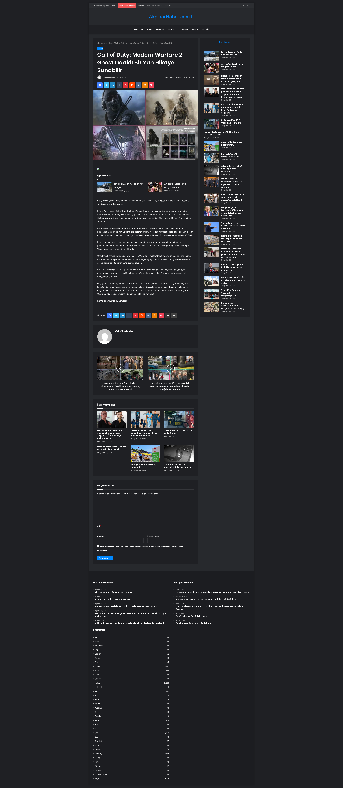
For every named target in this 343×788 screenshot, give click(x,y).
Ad (99, 526)
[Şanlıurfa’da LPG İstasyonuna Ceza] (211, 158)
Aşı (96, 637)
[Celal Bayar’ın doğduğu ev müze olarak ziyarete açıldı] (211, 281)
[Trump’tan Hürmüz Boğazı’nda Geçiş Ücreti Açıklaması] (211, 227)
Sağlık (171, 29)
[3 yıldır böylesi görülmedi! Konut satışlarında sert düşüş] (211, 307)
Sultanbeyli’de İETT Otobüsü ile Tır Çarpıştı (178, 431)
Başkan (98, 654)
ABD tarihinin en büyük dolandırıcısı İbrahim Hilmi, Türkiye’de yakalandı (144, 433)
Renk (97, 720)
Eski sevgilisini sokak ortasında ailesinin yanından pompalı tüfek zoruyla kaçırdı (233, 253)
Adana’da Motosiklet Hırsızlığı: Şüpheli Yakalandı (177, 466)
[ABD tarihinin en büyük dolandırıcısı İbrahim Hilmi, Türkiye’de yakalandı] (145, 419)
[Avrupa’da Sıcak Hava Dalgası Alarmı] (155, 187)
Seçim (97, 737)
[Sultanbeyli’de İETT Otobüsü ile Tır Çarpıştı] (179, 419)
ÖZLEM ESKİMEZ (108, 78)
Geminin (98, 679)
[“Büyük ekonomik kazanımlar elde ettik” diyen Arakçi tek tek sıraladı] (211, 182)
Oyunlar (98, 716)
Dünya (97, 666)
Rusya (97, 729)
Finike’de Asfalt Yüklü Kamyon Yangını (231, 53)
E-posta (101, 536)
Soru (97, 745)
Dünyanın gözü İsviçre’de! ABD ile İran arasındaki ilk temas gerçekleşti (232, 211)
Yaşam (195, 29)
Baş (96, 650)
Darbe (97, 662)
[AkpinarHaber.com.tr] (171, 17)
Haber (149, 29)
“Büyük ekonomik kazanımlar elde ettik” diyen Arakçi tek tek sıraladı (232, 183)
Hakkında (99, 687)
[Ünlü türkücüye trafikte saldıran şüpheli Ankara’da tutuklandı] (211, 198)
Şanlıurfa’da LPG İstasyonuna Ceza (230, 155)
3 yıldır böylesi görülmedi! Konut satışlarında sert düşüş (232, 306)
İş (95, 695)
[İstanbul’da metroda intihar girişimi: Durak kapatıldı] (211, 240)
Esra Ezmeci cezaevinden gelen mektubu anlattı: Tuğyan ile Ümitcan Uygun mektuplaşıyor (110, 434)
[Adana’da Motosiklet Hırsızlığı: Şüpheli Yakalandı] (179, 453)
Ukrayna (98, 770)
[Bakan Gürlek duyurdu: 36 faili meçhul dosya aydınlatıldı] (211, 268)
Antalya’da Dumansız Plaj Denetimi (143, 466)
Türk (96, 762)
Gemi (97, 675)
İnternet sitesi (153, 536)
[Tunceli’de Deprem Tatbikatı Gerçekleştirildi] (211, 294)
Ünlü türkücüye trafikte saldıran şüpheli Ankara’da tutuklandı (232, 197)
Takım (97, 749)
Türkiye (98, 766)
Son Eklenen (225, 42)
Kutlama (98, 708)
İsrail (97, 699)
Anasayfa (138, 29)
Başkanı (98, 658)
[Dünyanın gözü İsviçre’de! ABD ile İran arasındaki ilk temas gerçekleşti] (211, 211)
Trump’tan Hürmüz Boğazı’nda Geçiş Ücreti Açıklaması (233, 226)
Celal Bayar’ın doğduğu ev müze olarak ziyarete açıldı (233, 280)
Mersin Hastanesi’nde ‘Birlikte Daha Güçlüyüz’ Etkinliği (111, 448)
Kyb (96, 712)
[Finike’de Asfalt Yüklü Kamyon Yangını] (104, 187)
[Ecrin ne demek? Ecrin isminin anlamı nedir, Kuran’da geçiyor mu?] (211, 80)
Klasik (97, 704)
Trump (97, 758)
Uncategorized (101, 774)
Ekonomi (160, 29)
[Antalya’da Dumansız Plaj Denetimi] (145, 453)
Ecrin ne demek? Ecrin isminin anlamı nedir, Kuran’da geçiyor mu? (165, 6)
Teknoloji (183, 29)
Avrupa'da (99, 645)
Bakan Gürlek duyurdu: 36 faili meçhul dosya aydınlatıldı (232, 267)
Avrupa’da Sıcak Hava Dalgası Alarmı (232, 65)
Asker (97, 641)
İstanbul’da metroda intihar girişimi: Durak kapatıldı (231, 239)
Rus (96, 724)
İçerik (97, 691)
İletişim (205, 29)
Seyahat (98, 741)
